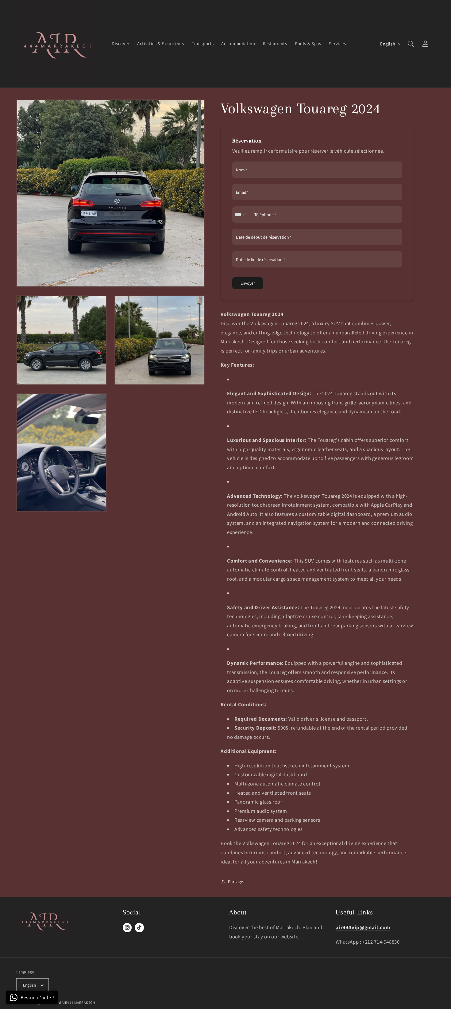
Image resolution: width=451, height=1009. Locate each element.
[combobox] (241, 214)
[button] (411, 44)
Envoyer (248, 283)
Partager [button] (236, 881)
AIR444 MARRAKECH (78, 1002)
